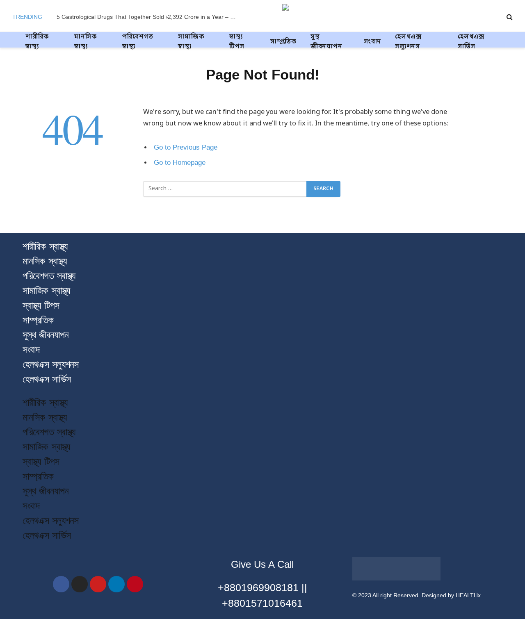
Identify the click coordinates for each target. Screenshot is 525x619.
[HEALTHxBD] (326, 17)
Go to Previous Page (185, 147)
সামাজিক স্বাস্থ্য (191, 42)
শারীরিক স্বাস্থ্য (37, 42)
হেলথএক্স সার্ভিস (471, 42)
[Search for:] (225, 189)
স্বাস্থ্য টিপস (236, 42)
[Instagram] (79, 584)
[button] (262, 391)
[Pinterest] (135, 584)
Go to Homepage (179, 162)
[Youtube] (98, 584)
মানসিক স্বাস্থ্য (85, 42)
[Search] (509, 17)
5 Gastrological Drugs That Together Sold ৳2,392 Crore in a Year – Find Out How (149, 17)
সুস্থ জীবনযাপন (326, 42)
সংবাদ (372, 42)
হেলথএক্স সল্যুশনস (408, 42)
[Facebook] (61, 584)
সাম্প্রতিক (283, 42)
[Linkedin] (116, 584)
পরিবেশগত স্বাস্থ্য (137, 42)
